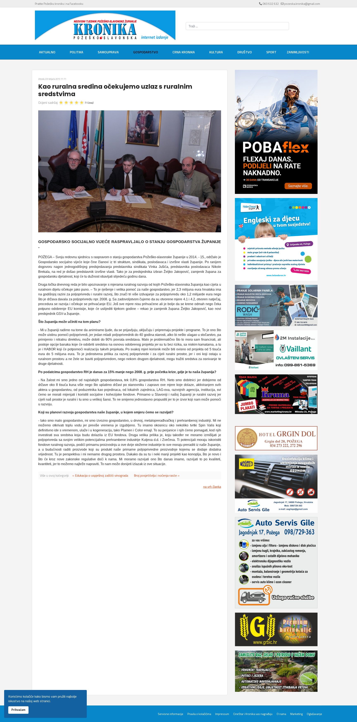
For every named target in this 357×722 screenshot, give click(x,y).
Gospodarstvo (145, 52)
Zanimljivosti (298, 52)
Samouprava (108, 52)
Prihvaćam (18, 710)
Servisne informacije (170, 714)
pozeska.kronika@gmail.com (302, 3)
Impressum (222, 714)
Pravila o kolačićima (199, 714)
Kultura (216, 52)
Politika (76, 52)
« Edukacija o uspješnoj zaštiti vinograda (100, 475)
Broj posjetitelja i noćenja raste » (157, 475)
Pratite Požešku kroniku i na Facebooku (59, 3)
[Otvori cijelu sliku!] (129, 171)
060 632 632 (271, 3)
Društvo (244, 52)
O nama (281, 714)
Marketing (296, 714)
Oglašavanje (314, 714)
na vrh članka (212, 486)
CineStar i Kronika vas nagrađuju (253, 714)
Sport (271, 52)
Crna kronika (184, 52)
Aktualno (47, 52)
